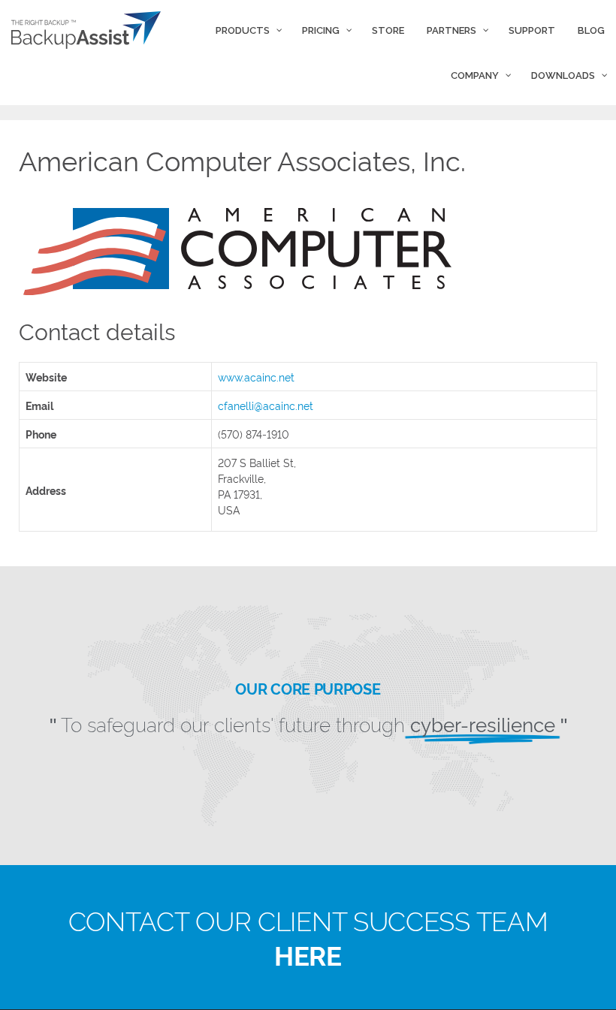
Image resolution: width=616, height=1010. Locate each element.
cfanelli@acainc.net (265, 405)
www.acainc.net (256, 376)
